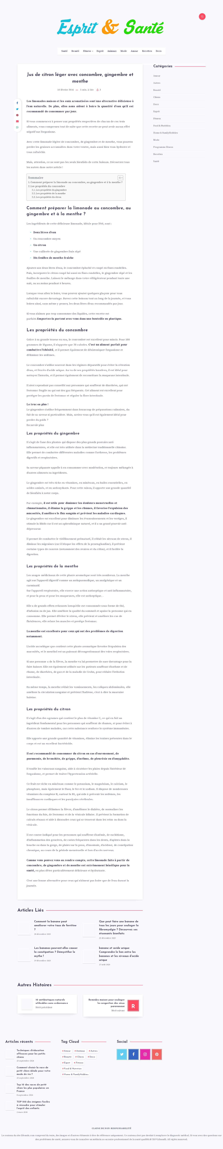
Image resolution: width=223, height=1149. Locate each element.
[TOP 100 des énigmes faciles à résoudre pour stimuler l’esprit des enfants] (9, 1105)
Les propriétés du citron (48, 197)
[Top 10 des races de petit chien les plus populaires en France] (9, 1088)
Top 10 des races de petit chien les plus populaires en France (33, 1088)
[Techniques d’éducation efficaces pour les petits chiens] (9, 1054)
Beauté (75, 51)
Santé (64, 51)
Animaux (112, 51)
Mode (123, 51)
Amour (134, 51)
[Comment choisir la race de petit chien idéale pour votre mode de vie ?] (9, 1071)
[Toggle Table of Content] (118, 177)
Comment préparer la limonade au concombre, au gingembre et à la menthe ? (76, 182)
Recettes (147, 51)
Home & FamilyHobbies (165, 133)
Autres (156, 83)
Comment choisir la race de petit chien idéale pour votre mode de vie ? (33, 1071)
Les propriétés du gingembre (51, 190)
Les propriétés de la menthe (51, 193)
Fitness (87, 51)
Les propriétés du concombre (48, 186)
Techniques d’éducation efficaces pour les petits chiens (31, 1053)
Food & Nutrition (161, 125)
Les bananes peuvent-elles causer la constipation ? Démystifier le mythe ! (56, 952)
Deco (159, 51)
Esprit (100, 51)
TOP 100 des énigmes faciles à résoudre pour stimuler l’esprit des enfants (33, 1105)
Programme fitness (163, 147)
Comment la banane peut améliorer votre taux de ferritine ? (55, 925)
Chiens (156, 97)
